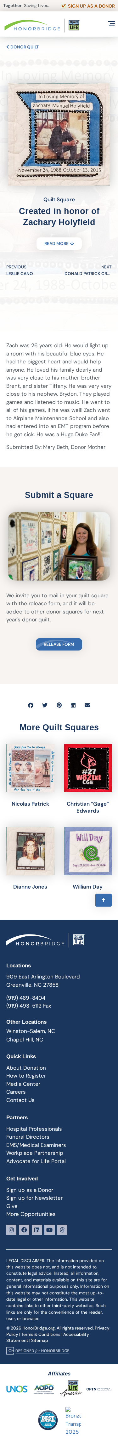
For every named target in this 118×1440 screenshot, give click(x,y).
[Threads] (62, 1230)
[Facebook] (24, 1230)
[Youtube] (49, 1230)
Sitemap (39, 1340)
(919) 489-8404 (25, 997)
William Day (88, 886)
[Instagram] (11, 1230)
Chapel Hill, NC (24, 1039)
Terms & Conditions (40, 1334)
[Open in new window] (37, 1351)
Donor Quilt (24, 47)
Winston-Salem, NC (30, 1031)
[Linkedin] (37, 1230)
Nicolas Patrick (30, 803)
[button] (31, 705)
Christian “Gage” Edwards (88, 807)
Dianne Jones (30, 886)
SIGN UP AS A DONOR (91, 6)
